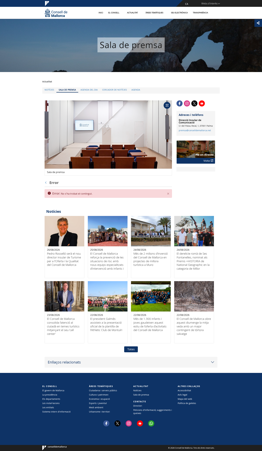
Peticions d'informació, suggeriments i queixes (152, 412)
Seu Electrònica (179, 12)
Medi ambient (96, 407)
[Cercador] (213, 13)
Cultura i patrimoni (98, 394)
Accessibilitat (184, 390)
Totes (131, 349)
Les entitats (48, 407)
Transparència (200, 12)
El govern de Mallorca (53, 390)
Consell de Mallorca (51, 448)
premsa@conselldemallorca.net (195, 130)
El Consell (113, 12)
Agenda (135, 89)
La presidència (49, 394)
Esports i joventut (98, 403)
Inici (101, 12)
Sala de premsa (67, 89)
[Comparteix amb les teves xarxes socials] (258, 23)
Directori (137, 405)
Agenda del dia (89, 89)
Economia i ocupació (99, 398)
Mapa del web (185, 398)
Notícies (49, 89)
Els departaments (51, 398)
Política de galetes (187, 403)
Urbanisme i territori (99, 411)
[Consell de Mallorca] (56, 12)
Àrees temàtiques (154, 12)
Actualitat (132, 12)
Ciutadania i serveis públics (103, 390)
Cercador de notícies (114, 89)
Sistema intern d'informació (56, 411)
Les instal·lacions (51, 403)
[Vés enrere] (47, 182)
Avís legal (182, 394)
